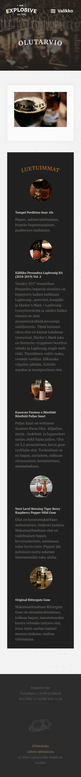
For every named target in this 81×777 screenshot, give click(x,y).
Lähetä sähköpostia (40, 752)
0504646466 (40, 746)
